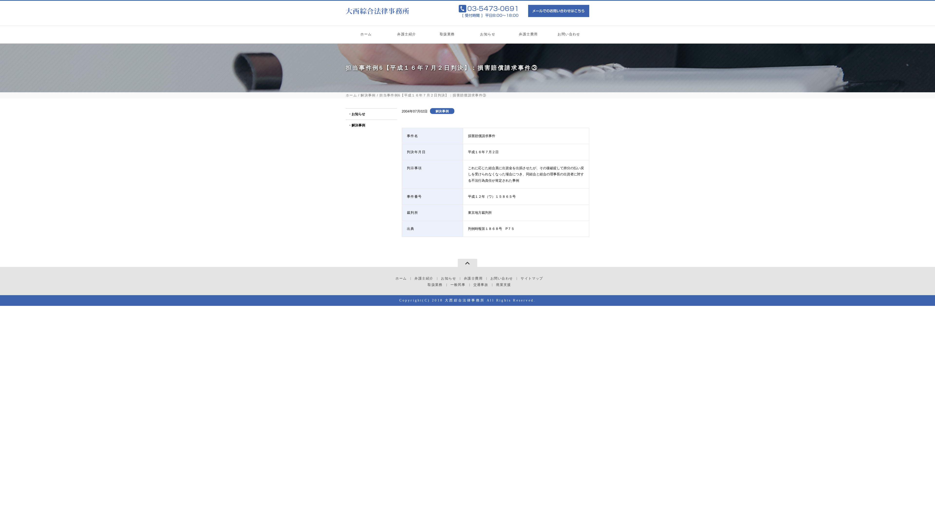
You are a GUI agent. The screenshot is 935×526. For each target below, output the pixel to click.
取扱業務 (447, 34)
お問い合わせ (569, 34)
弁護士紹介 (406, 34)
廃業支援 (503, 285)
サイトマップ (532, 278)
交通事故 (480, 285)
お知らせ (487, 34)
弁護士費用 (528, 34)
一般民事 (435, 52)
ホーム (366, 34)
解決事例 (368, 95)
